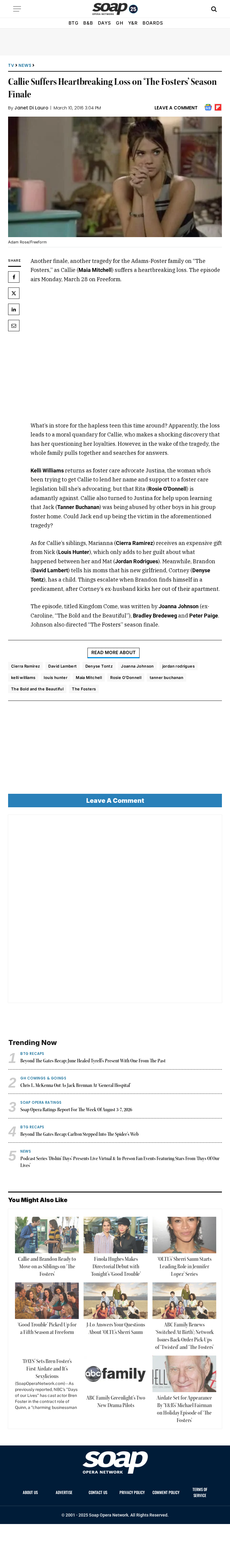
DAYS (104, 23)
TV (11, 65)
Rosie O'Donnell (125, 677)
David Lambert (62, 666)
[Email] (13, 325)
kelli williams (23, 677)
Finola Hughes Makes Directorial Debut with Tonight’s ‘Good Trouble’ (116, 1266)
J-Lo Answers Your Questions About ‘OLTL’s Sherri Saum (116, 1328)
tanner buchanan (166, 677)
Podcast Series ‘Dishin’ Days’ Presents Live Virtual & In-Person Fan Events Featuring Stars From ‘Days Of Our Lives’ (120, 1162)
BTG (73, 23)
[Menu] (17, 9)
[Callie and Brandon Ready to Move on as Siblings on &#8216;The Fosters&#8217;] (47, 1235)
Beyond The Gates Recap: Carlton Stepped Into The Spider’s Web (79, 1134)
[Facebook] (13, 277)
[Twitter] (13, 293)
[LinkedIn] (13, 309)
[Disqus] (115, 911)
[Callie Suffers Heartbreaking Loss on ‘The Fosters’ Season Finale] (115, 177)
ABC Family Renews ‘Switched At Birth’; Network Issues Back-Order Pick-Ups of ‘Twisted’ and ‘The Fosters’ (184, 1336)
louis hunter (55, 677)
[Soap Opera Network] (115, 8)
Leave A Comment (176, 108)
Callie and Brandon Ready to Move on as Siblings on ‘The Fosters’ (47, 1266)
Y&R (133, 23)
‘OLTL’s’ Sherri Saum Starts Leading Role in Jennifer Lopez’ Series (184, 1266)
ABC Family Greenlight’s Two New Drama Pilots (115, 1402)
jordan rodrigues (178, 666)
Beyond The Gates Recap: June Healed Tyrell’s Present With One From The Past (93, 1061)
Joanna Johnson (137, 666)
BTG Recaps (32, 1053)
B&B (88, 23)
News (25, 65)
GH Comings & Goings (43, 1078)
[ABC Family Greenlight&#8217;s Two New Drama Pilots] (115, 1374)
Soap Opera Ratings (41, 1102)
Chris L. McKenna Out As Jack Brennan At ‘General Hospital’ (75, 1085)
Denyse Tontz (99, 666)
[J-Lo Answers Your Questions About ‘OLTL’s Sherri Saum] (115, 1300)
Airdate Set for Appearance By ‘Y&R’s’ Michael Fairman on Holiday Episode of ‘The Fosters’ (184, 1409)
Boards (153, 23)
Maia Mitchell (89, 677)
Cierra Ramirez (25, 666)
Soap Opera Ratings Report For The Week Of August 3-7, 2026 (76, 1110)
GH (119, 23)
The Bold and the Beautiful (37, 688)
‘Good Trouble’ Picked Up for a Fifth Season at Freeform (47, 1328)
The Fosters (84, 688)
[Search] (213, 9)
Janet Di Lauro (31, 108)
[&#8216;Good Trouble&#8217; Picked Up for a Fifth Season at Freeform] (47, 1300)
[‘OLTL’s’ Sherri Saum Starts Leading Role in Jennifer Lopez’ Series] (184, 1235)
